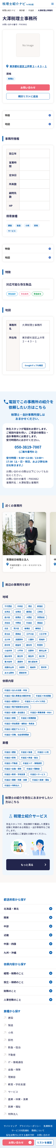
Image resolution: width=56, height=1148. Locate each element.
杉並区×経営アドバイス (15, 729)
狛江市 (42, 656)
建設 (10, 1018)
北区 (6, 628)
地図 (7, 124)
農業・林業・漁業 (18, 1099)
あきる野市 (9, 672)
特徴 (7, 115)
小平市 (20, 650)
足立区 (7, 634)
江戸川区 (30, 634)
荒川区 (16, 628)
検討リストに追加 (28, 96)
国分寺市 (8, 656)
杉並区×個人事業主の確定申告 (18, 695)
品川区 (7, 617)
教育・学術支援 (17, 1084)
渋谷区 (7, 622)
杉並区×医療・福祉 (40, 779)
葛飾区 (18, 634)
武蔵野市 (19, 639)
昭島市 (18, 645)
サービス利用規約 (20, 1130)
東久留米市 (32, 661)
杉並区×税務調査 (28, 718)
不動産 (12, 1055)
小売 (10, 1032)
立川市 (7, 639)
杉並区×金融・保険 (13, 768)
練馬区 (38, 628)
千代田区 (8, 606)
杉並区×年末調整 (43, 695)
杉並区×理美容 (33, 768)
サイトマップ (10, 1125)
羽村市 (44, 667)
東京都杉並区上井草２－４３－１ (28, 66)
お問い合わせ (28, 87)
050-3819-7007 (28, 448)
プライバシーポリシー (30, 1125)
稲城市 (33, 667)
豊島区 (40, 622)
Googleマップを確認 (34, 365)
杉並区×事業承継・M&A (40, 712)
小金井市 (8, 650)
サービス (13, 1092)
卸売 (10, 1040)
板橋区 (27, 628)
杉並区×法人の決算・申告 (16, 690)
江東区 (40, 611)
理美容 (12, 1077)
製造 (10, 1025)
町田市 (40, 645)
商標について (37, 1130)
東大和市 (8, 661)
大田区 (29, 617)
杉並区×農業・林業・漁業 (16, 779)
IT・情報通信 (15, 1062)
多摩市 (22, 667)
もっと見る (27, 865)
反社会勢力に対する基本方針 (20, 1134)
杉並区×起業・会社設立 (15, 712)
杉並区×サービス (37, 774)
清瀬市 (20, 661)
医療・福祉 (14, 1106)
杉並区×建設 (10, 752)
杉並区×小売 (43, 752)
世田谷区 (41, 617)
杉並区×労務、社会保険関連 (17, 734)
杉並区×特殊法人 (12, 785)
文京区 (7, 611)
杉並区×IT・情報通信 (32, 763)
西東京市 (23, 672)
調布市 (29, 645)
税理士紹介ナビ (8, 10)
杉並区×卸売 (10, 757)
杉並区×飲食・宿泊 (29, 757)
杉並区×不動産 (11, 763)
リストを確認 (44, 1142)
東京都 (22, 10)
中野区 (18, 622)
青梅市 (42, 639)
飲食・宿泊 (14, 1047)
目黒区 (18, 617)
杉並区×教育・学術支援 (15, 774)
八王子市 (43, 634)
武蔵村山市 (9, 667)
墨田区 (29, 611)
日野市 (31, 650)
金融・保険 (14, 1069)
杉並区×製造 (26, 752)
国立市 (20, 656)
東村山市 (43, 650)
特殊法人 (13, 1114)
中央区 (20, 606)
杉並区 (31, 10)
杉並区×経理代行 (12, 701)
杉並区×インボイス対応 (35, 701)
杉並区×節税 (10, 718)
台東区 (18, 611)
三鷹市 (31, 639)
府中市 (7, 645)
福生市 (31, 656)
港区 (30, 606)
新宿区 (40, 606)
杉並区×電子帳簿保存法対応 (17, 706)
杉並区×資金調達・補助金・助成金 (19, 723)
